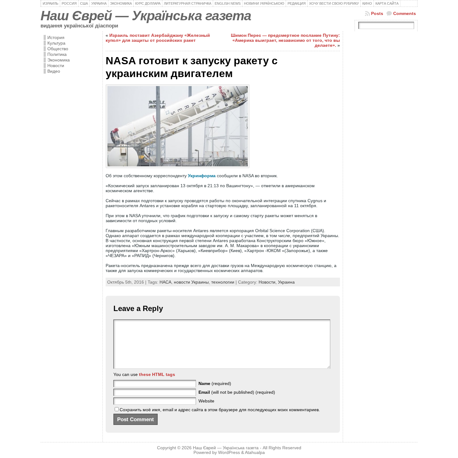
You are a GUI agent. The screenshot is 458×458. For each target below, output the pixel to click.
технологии (222, 282)
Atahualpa (255, 452)
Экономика (58, 59)
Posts (377, 13)
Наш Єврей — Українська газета (146, 15)
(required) (214, 383)
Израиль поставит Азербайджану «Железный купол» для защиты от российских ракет (158, 38)
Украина (286, 282)
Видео (53, 71)
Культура (56, 43)
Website (206, 400)
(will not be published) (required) (236, 392)
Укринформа (202, 175)
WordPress (229, 452)
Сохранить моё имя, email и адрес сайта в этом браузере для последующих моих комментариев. (220, 409)
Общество (57, 48)
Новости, (268, 282)
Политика (57, 54)
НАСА (165, 282)
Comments (404, 13)
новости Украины (191, 282)
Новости (55, 65)
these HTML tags (157, 374)
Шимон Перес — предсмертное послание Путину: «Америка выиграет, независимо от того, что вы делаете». (285, 40)
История (55, 37)
